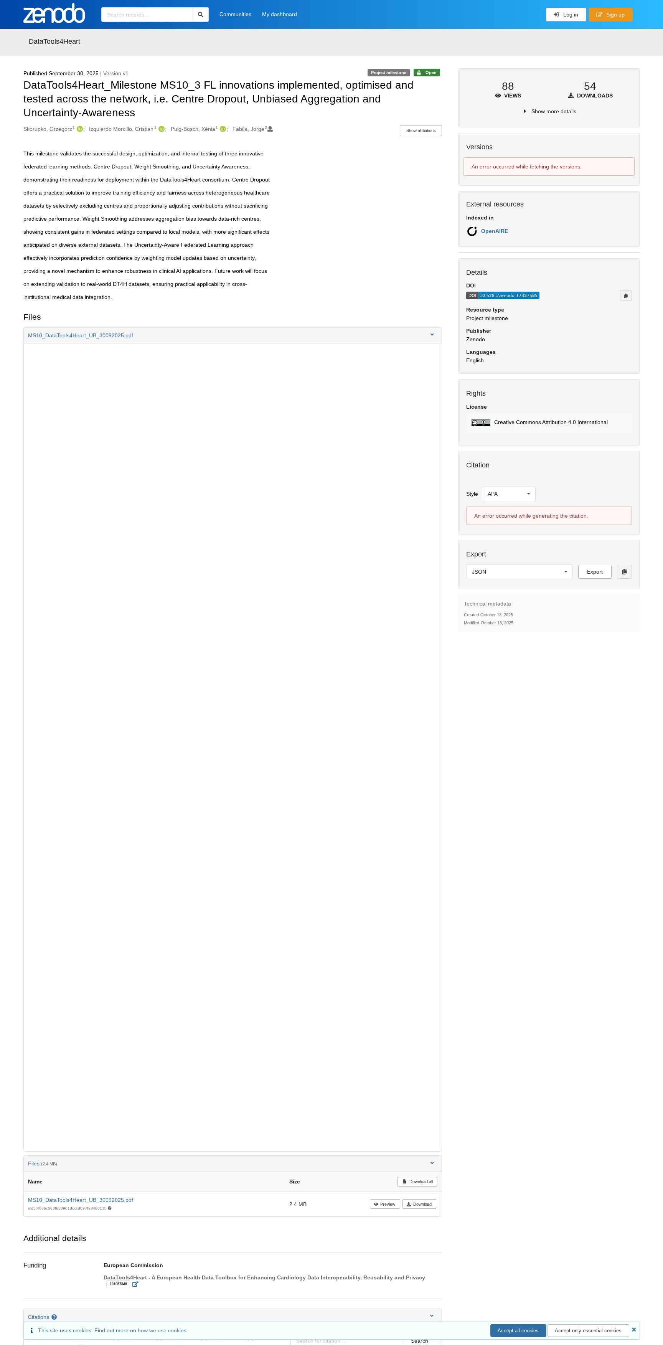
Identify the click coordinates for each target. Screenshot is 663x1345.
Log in (570, 15)
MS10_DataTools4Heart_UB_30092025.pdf (80, 1200)
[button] (233, 335)
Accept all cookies (518, 1330)
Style (472, 494)
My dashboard (279, 14)
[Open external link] (137, 1284)
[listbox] (509, 494)
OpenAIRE (494, 231)
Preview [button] (387, 1204)
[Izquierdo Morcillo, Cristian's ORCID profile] (161, 129)
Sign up (615, 15)
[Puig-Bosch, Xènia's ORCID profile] (222, 129)
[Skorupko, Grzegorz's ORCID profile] (79, 129)
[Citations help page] (55, 1317)
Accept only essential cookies (588, 1330)
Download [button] (422, 1204)
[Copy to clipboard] (626, 295)
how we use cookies (162, 1330)
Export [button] (595, 572)
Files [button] (42, 1163)
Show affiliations (421, 130)
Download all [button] (420, 1181)
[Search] (201, 14)
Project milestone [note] (388, 72)
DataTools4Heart (54, 41)
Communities (235, 14)
